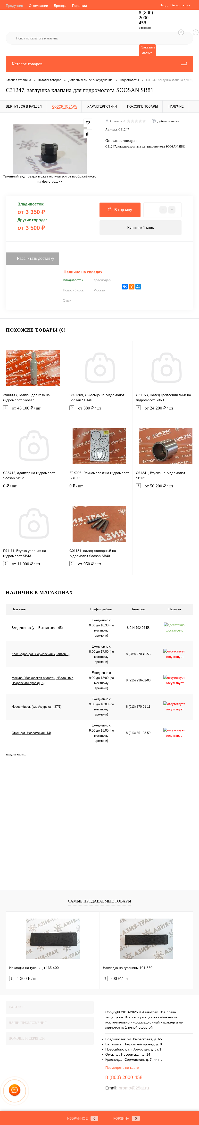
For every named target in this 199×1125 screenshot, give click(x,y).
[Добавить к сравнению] (87, 133)
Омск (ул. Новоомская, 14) (31, 733)
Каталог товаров (27, 63)
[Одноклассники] (131, 286)
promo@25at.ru (134, 1088)
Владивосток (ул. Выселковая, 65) (37, 628)
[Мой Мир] (138, 286)
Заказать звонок (148, 49)
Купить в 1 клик (140, 227)
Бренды (60, 6)
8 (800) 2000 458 (146, 17)
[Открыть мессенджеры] (14, 1091)
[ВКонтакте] (125, 286)
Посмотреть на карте (122, 1067)
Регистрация (180, 5)
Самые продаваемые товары (99, 901)
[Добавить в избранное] (87, 123)
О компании (38, 6)
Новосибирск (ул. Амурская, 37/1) (36, 706)
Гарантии (79, 6)
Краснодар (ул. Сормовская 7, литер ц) (40, 654)
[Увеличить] (50, 149)
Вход (163, 5)
